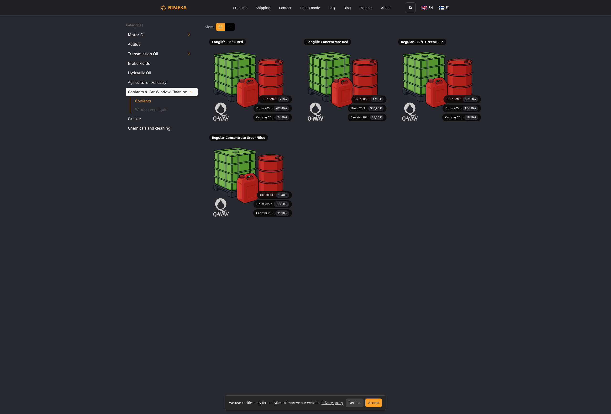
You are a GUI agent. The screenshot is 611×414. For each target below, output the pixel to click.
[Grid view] (220, 27)
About (386, 7)
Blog (347, 7)
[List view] (230, 27)
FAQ (332, 7)
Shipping (263, 7)
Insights (366, 7)
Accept (373, 402)
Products (240, 7)
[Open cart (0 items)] (410, 7)
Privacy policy (332, 402)
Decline (355, 402)
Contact (285, 7)
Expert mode (310, 7)
